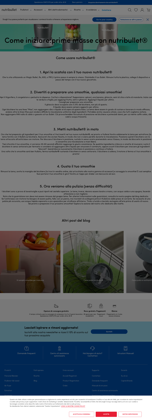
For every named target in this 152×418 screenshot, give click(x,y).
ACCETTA (106, 414)
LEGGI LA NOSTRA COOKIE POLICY (73, 406)
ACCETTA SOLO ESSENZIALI (81, 414)
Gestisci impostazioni (130, 414)
